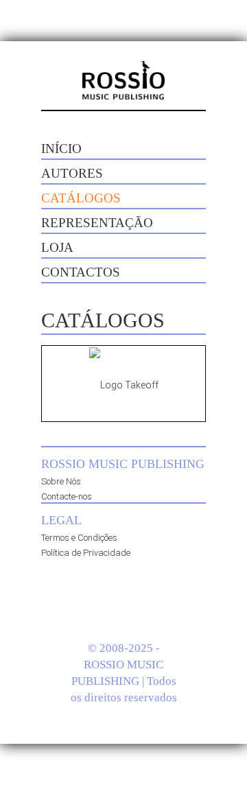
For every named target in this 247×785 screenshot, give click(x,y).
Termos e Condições (79, 537)
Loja (57, 247)
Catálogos (81, 198)
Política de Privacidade (85, 553)
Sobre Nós (61, 481)
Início (61, 148)
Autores (72, 173)
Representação (97, 222)
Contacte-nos (66, 496)
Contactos (80, 272)
